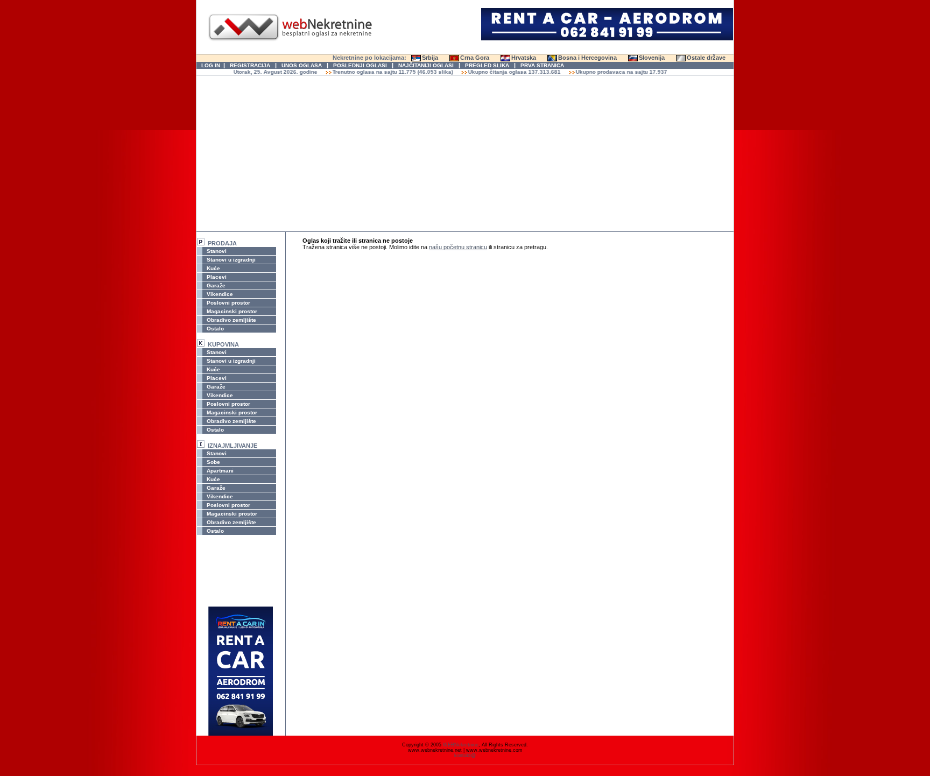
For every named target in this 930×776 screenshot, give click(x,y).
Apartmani (219, 471)
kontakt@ (465, 755)
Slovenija (652, 57)
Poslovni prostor (227, 303)
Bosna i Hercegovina (587, 57)
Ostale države (706, 57)
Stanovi (216, 251)
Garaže (215, 285)
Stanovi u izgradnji (230, 260)
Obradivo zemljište (230, 320)
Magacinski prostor (231, 311)
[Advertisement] (465, 153)
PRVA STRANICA (542, 65)
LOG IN (210, 65)
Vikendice (219, 294)
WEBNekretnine (460, 744)
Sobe (212, 462)
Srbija (430, 57)
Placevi (216, 277)
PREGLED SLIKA (487, 65)
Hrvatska (523, 57)
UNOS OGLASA (301, 65)
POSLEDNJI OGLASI (360, 65)
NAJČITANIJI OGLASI (426, 65)
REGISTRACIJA (250, 65)
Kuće (212, 268)
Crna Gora (474, 57)
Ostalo (214, 328)
